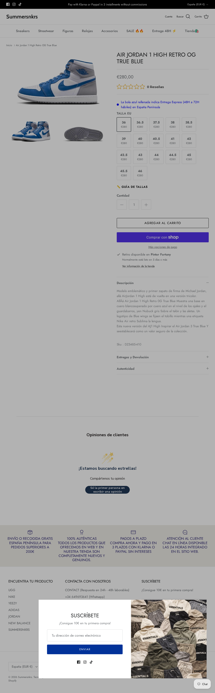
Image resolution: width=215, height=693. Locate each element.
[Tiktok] (91, 662)
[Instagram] (85, 662)
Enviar (84, 649)
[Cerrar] (201, 605)
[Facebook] (78, 662)
